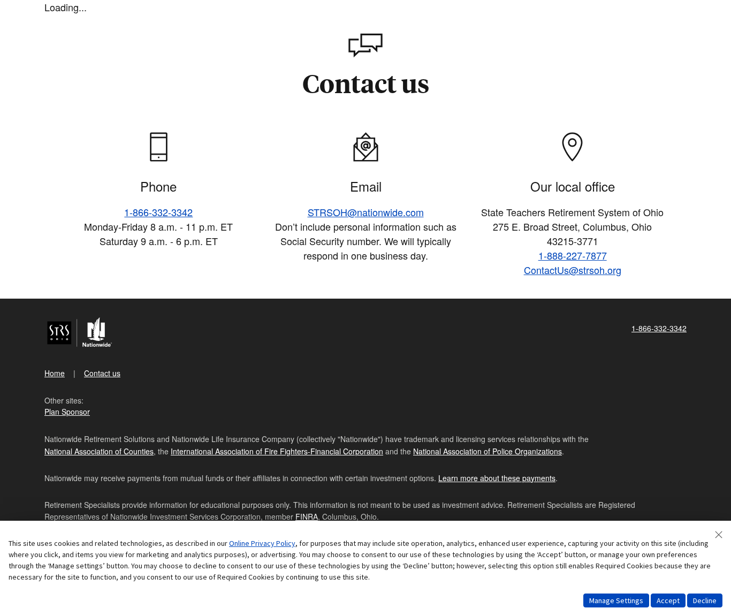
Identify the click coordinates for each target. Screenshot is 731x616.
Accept (668, 600)
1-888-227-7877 (572, 255)
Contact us (102, 373)
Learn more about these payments (496, 478)
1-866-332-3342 (158, 212)
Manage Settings (616, 600)
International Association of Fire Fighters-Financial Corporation (277, 451)
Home (54, 373)
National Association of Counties (99, 451)
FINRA (306, 516)
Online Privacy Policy (262, 543)
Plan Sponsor (67, 411)
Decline (705, 600)
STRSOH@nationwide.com (366, 212)
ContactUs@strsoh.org (572, 270)
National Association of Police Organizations (487, 451)
